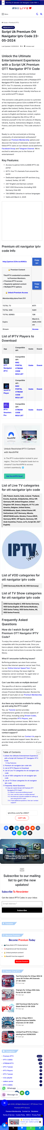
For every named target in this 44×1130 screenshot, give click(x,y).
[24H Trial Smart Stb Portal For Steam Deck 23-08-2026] (8, 1009)
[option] (22, 851)
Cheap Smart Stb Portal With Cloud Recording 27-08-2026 (21, 857)
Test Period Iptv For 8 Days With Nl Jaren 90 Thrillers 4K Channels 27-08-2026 (29, 978)
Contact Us (29, 736)
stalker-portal (8, 1081)
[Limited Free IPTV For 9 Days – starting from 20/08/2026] (8, 1037)
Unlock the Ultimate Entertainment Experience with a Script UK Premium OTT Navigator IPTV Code (21, 758)
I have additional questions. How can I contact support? (24, 801)
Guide (30, 365)
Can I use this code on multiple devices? (23, 794)
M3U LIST (19, 374)
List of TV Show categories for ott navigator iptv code (21, 782)
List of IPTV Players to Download (17, 768)
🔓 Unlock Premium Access (16, 292)
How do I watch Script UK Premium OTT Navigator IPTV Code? (20, 789)
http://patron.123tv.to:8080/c (15, 262)
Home (5, 22)
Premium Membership (20, 140)
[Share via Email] (30, 833)
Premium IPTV (14, 22)
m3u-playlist (7, 1078)
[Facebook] (6, 828)
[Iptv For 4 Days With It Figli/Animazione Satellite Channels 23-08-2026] (8, 1023)
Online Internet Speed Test (19, 668)
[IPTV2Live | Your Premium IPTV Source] (22, 8)
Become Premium (22, 961)
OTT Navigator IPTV (8, 368)
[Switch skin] (37, 14)
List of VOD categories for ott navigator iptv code (21, 777)
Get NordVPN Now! (14, 476)
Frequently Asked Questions (15, 785)
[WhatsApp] (19, 833)
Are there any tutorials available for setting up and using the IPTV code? (24, 797)
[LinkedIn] (16, 828)
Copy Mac (37, 285)
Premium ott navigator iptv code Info (18, 765)
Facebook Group (8, 148)
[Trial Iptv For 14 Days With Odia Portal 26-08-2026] (8, 995)
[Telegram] (24, 833)
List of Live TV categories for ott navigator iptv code (22, 772)
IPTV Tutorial (8, 1067)
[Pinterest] (27, 828)
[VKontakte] (38, 828)
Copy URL (22, 818)
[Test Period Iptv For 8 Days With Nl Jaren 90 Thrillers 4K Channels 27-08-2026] (8, 981)
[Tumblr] (22, 828)
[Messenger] (14, 833)
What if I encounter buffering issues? (21, 792)
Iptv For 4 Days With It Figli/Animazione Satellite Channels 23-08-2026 (26, 1020)
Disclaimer (34, 1111)
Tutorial (12, 710)
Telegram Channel (26, 148)
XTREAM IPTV (8, 1063)
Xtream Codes (30, 716)
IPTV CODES (8, 1060)
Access (35, 329)
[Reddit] (32, 828)
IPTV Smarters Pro (7, 412)
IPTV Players (22, 718)
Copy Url (37, 261)
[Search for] (41, 14)
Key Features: (11, 763)
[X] (11, 828)
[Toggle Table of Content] (37, 752)
